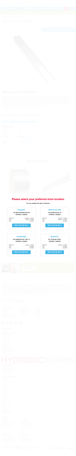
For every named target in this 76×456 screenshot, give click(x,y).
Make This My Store (21, 225)
